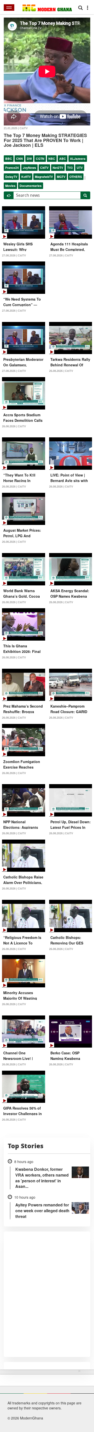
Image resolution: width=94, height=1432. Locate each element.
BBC (8, 158)
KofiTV (26, 176)
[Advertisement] (45, 1399)
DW (29, 158)
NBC (51, 158)
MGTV (61, 176)
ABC (62, 158)
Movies (10, 185)
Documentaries (31, 185)
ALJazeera (77, 158)
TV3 (70, 167)
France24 (12, 167)
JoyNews (29, 167)
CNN (19, 158)
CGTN (40, 158)
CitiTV (44, 167)
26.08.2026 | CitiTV (61, 370)
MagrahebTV (44, 176)
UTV (80, 167)
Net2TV (58, 167)
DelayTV (11, 176)
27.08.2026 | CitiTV (14, 255)
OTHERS (75, 176)
